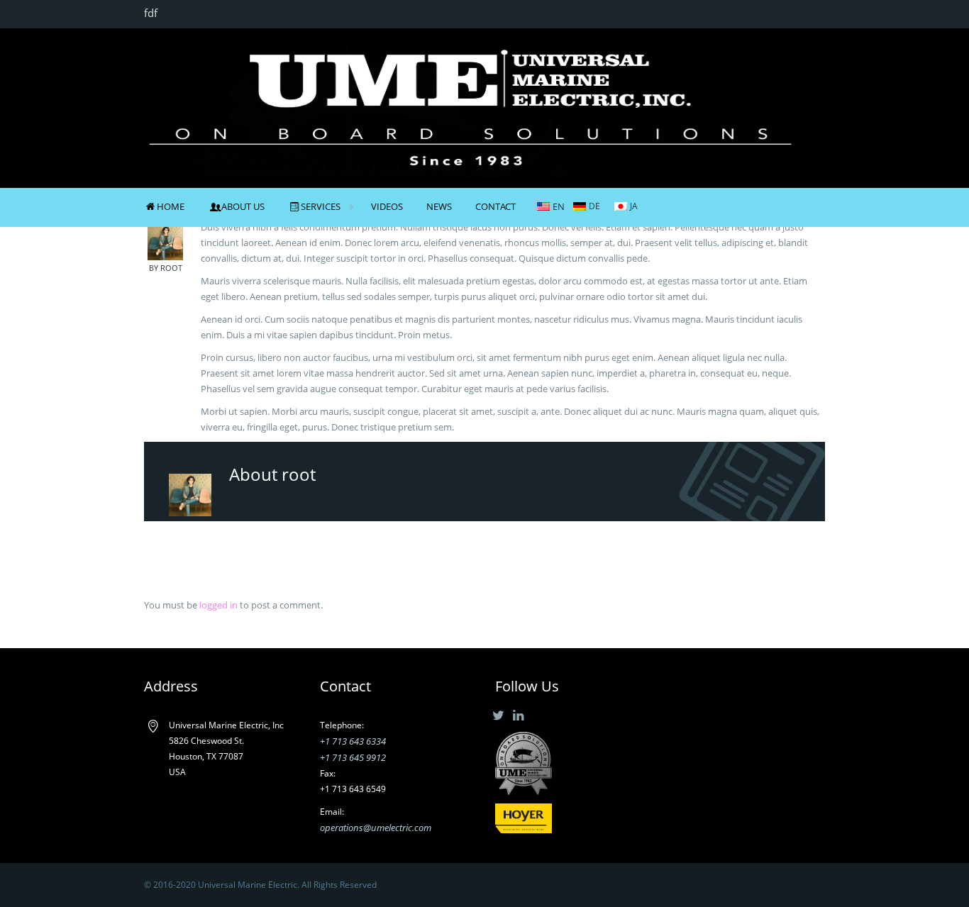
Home (170, 206)
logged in (218, 605)
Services (320, 206)
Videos (387, 206)
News (439, 206)
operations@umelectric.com (375, 827)
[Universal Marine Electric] (470, 106)
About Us (242, 206)
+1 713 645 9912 (353, 757)
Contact (495, 206)
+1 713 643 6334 (353, 741)
